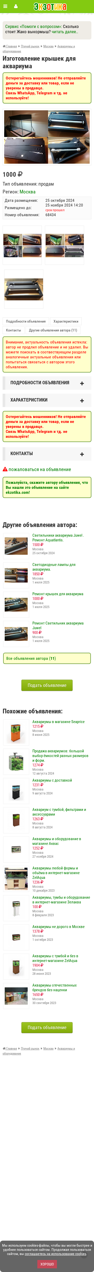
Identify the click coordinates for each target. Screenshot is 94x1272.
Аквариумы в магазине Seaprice (58, 721)
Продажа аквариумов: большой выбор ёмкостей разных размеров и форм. (60, 756)
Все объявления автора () (31, 658)
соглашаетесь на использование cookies (55, 1254)
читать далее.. (65, 31)
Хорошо (47, 1264)
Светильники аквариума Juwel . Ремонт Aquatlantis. (58, 537)
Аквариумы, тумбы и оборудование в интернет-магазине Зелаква (61, 899)
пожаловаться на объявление (39, 469)
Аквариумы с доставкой (52, 780)
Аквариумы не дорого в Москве (58, 926)
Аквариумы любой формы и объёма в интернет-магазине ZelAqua (56, 873)
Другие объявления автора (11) (53, 330)
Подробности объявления (26, 321)
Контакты (13, 330)
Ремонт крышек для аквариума (57, 594)
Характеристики (66, 321)
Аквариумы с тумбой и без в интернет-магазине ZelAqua (55, 958)
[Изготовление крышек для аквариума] (47, 112)
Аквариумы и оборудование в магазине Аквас (56, 841)
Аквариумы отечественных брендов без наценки (54, 987)
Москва (28, 192)
